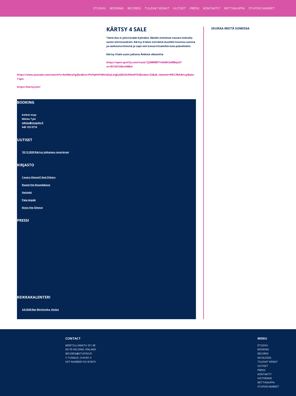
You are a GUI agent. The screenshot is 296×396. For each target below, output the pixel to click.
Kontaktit (264, 374)
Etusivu (262, 345)
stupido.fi (85, 353)
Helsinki (27, 192)
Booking (263, 349)
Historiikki (264, 378)
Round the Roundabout (36, 185)
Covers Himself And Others (39, 177)
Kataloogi (264, 357)
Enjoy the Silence (32, 207)
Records (263, 353)
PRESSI (261, 370)
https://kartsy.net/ (29, 87)
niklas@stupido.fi (32, 123)
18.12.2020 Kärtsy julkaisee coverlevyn (45, 152)
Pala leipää (29, 200)
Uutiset (262, 366)
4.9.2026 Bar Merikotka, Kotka (40, 309)
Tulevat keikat (267, 361)
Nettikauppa (266, 382)
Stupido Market (268, 386)
